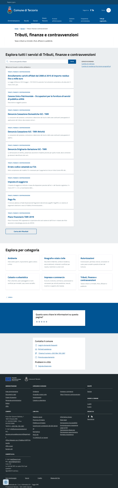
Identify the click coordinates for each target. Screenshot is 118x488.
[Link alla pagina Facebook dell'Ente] (88, 416)
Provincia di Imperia (39, 420)
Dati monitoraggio (11, 478)
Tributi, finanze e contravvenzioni (19, 72)
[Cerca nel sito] (108, 10)
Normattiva (36, 432)
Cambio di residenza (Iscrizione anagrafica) (96, 66)
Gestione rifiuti (71, 20)
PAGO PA (35, 434)
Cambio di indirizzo (88, 64)
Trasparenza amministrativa (85, 20)
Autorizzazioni (37, 397)
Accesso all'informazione (56, 20)
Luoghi (89, 404)
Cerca (72, 61)
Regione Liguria (11, 2)
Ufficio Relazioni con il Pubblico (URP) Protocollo (18, 441)
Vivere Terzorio (45, 19)
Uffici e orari (9, 446)
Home (16, 29)
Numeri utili (9, 449)
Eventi (89, 407)
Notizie (89, 391)
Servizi (35, 21)
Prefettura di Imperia (39, 423)
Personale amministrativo (13, 400)
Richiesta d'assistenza (67, 434)
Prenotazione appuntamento (69, 432)
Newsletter (90, 419)
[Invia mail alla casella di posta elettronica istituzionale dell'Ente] (18, 429)
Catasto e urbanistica (39, 400)
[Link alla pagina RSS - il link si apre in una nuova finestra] (93, 10)
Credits (40, 478)
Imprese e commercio (66, 391)
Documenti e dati (11, 394)
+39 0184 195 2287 (17, 426)
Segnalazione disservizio (67, 430)
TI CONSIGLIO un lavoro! (40, 437)
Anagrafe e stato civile (40, 394)
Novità (26, 21)
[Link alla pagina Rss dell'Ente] (92, 416)
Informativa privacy (66, 417)
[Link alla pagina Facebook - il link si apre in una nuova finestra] (91, 10)
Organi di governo (11, 397)
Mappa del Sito (55, 478)
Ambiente (36, 391)
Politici (7, 403)
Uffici (7, 406)
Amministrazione (14, 21)
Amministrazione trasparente (69, 425)
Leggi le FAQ (64, 428)
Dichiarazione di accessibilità (68, 423)
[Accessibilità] (5, 482)
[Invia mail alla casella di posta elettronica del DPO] (15, 459)
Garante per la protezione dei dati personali (45, 427)
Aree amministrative (12, 391)
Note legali (63, 420)
